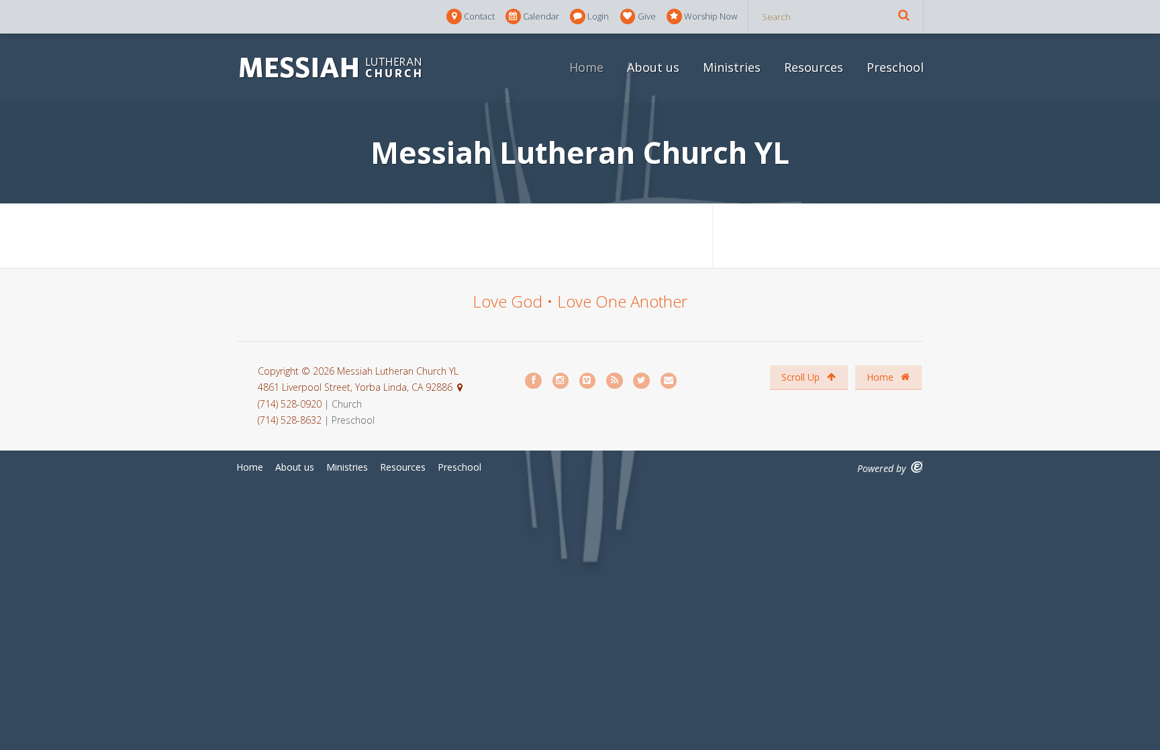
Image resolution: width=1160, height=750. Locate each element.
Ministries (732, 67)
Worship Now (710, 16)
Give (647, 16)
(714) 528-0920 (291, 403)
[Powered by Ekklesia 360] (917, 467)
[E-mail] (669, 381)
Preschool (895, 67)
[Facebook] (533, 381)
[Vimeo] (588, 381)
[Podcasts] (615, 381)
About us (653, 67)
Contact (479, 16)
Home (586, 67)
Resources (813, 67)
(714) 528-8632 (290, 420)
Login (598, 16)
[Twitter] (641, 381)
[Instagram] (561, 381)
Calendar (541, 16)
